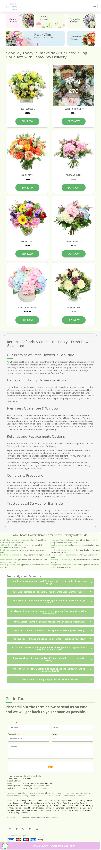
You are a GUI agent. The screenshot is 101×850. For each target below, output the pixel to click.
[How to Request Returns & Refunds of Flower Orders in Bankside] (14, 6)
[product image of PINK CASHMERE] (73, 151)
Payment (51, 803)
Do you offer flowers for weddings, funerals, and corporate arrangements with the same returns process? (49, 648)
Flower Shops (58, 808)
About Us (11, 800)
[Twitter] (16, 828)
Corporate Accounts (69, 800)
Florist (56, 805)
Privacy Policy (62, 803)
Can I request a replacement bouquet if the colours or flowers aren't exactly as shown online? (49, 612)
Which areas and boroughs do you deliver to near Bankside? (49, 679)
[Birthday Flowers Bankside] (50, 21)
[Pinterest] (36, 828)
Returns (10, 813)
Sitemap (24, 813)
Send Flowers (71, 808)
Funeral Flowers (29, 808)
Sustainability (12, 805)
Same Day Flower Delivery (26, 810)
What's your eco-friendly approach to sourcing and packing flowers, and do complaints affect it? (49, 669)
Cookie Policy (53, 800)
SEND (50, 767)
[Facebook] (9, 828)
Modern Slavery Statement (35, 803)
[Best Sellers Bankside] (35, 38)
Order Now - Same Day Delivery (54, 845)
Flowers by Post (45, 805)
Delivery (82, 800)
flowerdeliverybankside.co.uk (34, 788)
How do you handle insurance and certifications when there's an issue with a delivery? (49, 659)
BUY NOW (27, 121)
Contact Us (41, 800)
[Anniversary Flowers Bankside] (81, 38)
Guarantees (17, 803)
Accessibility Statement (26, 800)
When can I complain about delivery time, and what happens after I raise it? (49, 591)
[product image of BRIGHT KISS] (27, 151)
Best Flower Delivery (83, 805)
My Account (73, 810)
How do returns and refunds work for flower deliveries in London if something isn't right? (49, 582)
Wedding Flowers (44, 808)
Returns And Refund (77, 803)
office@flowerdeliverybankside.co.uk (37, 783)
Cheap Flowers (67, 805)
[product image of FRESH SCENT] (27, 218)
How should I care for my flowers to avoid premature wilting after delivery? (49, 630)
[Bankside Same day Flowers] (20, 21)
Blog (17, 813)
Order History (85, 810)
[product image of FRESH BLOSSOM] (27, 85)
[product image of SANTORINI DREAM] (27, 284)
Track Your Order (60, 810)
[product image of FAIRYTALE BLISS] (73, 218)
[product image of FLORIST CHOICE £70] (73, 85)
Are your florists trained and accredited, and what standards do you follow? (49, 639)
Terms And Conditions (28, 805)
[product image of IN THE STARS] (73, 284)
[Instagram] (23, 828)
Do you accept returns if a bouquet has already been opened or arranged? (49, 621)
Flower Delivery (45, 810)
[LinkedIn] (30, 828)
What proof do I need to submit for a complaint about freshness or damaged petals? (49, 601)
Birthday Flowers (14, 808)
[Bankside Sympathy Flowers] (81, 21)
